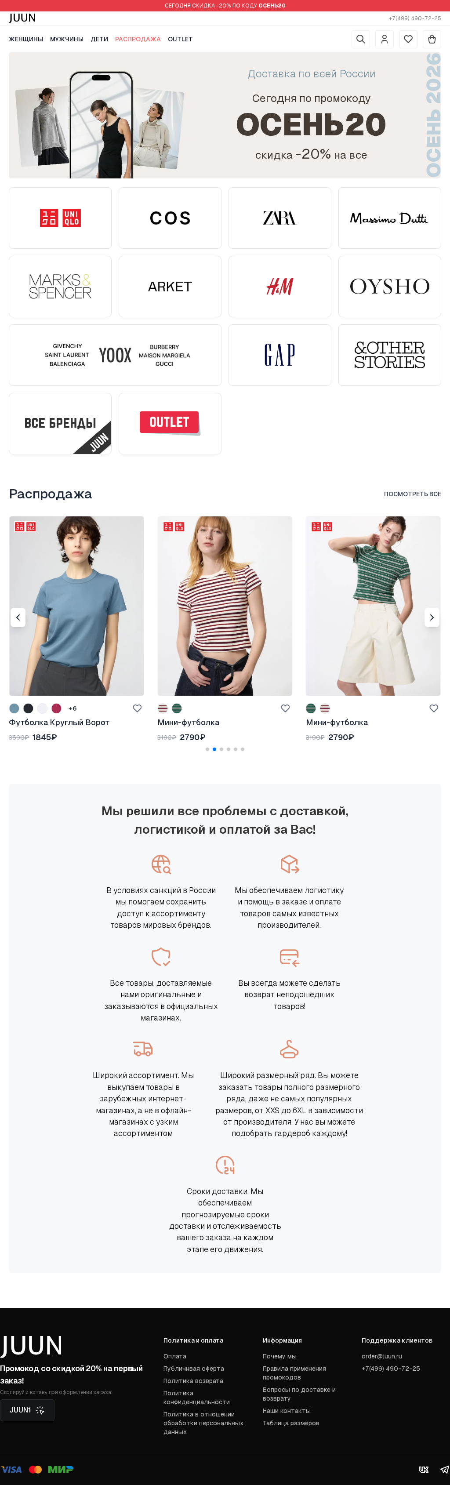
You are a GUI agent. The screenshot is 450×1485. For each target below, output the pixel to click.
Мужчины (66, 39)
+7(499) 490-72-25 (415, 18)
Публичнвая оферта (193, 1368)
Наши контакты (287, 1410)
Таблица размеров (291, 1423)
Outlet (180, 39)
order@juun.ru (382, 1356)
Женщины (26, 39)
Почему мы (280, 1356)
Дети (99, 39)
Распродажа (138, 39)
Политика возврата (193, 1380)
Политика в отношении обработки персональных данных (203, 1423)
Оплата (174, 1356)
